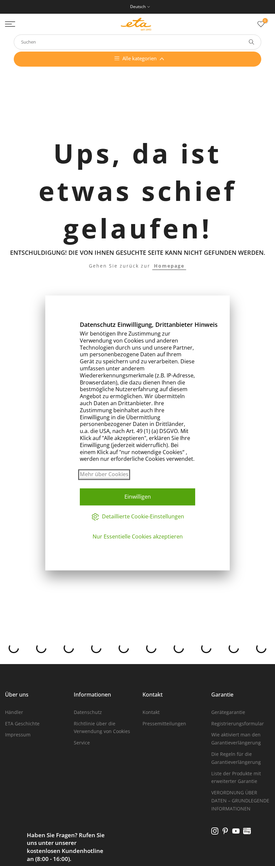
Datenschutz (88, 712)
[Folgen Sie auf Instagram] (214, 831)
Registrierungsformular (237, 723)
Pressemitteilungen (164, 723)
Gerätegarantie (228, 712)
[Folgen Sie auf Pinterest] (225, 831)
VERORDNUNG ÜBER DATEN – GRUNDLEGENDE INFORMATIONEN (240, 800)
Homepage (169, 266)
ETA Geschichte (22, 723)
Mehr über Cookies (104, 474)
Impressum (18, 734)
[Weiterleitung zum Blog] (247, 831)
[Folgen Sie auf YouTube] (236, 831)
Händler (14, 712)
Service (82, 742)
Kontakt (151, 712)
